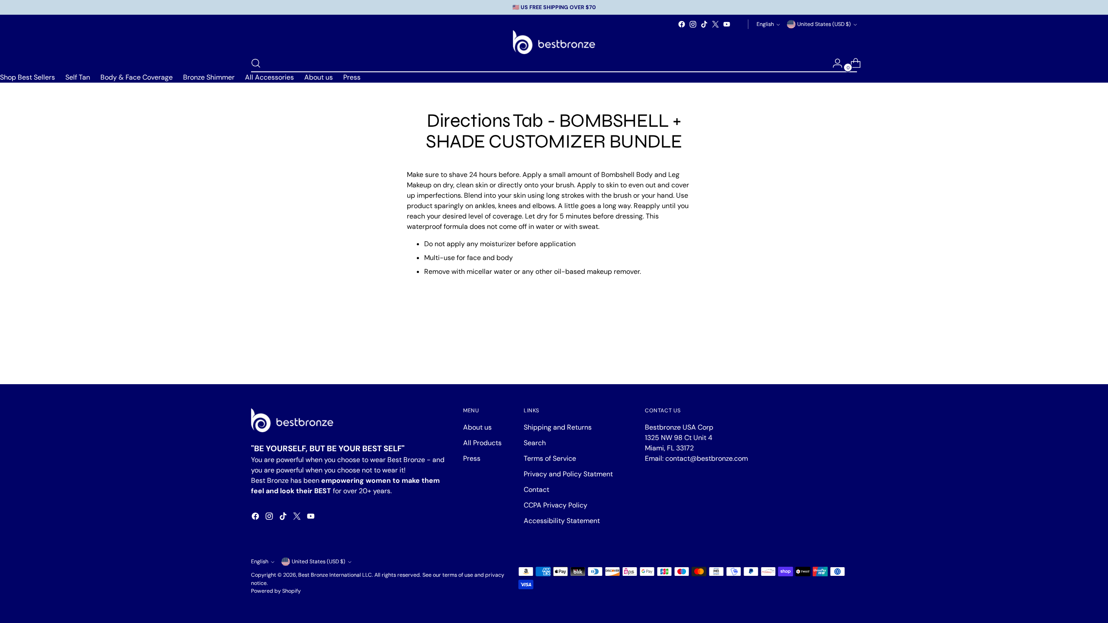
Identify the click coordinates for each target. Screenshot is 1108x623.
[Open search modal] (255, 63)
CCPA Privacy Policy (555, 505)
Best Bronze (313, 575)
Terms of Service (550, 458)
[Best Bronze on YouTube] (727, 24)
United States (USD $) (824, 24)
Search (535, 442)
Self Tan (77, 77)
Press (352, 77)
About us (318, 77)
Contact (536, 489)
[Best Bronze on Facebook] (682, 24)
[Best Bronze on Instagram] (693, 24)
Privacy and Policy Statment (568, 473)
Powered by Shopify (276, 591)
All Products (482, 442)
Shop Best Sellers (27, 77)
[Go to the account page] (834, 63)
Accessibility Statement (562, 520)
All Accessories (269, 77)
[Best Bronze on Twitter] (715, 24)
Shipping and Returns (558, 427)
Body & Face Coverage (136, 77)
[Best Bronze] (554, 42)
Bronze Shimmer (209, 77)
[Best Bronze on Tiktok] (704, 24)
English (765, 24)
